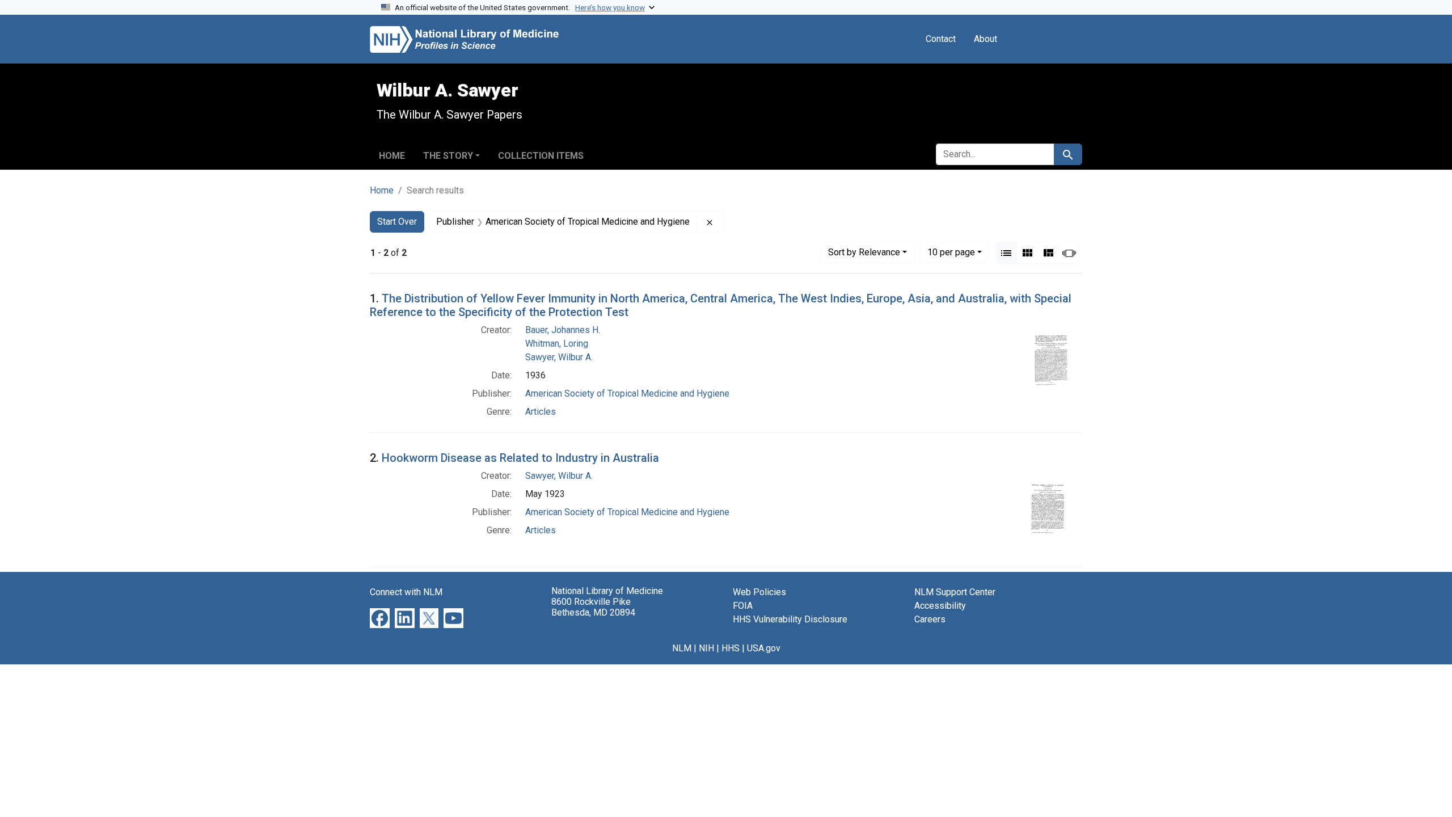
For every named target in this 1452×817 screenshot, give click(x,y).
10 (951, 252)
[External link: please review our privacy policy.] (380, 617)
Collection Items (541, 155)
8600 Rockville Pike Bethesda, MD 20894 (593, 607)
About (985, 38)
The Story (448, 155)
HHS (730, 648)
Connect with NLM (406, 592)
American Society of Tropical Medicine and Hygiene (627, 393)
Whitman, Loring (556, 343)
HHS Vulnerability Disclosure (790, 619)
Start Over (397, 221)
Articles (540, 411)
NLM (681, 648)
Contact (941, 38)
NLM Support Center (954, 592)
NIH (706, 648)
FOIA (743, 605)
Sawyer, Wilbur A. (559, 357)
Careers (930, 619)
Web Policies (759, 592)
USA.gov (763, 648)
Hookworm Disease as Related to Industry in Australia (520, 458)
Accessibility (940, 605)
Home (392, 155)
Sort (864, 252)
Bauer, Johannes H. (562, 330)
